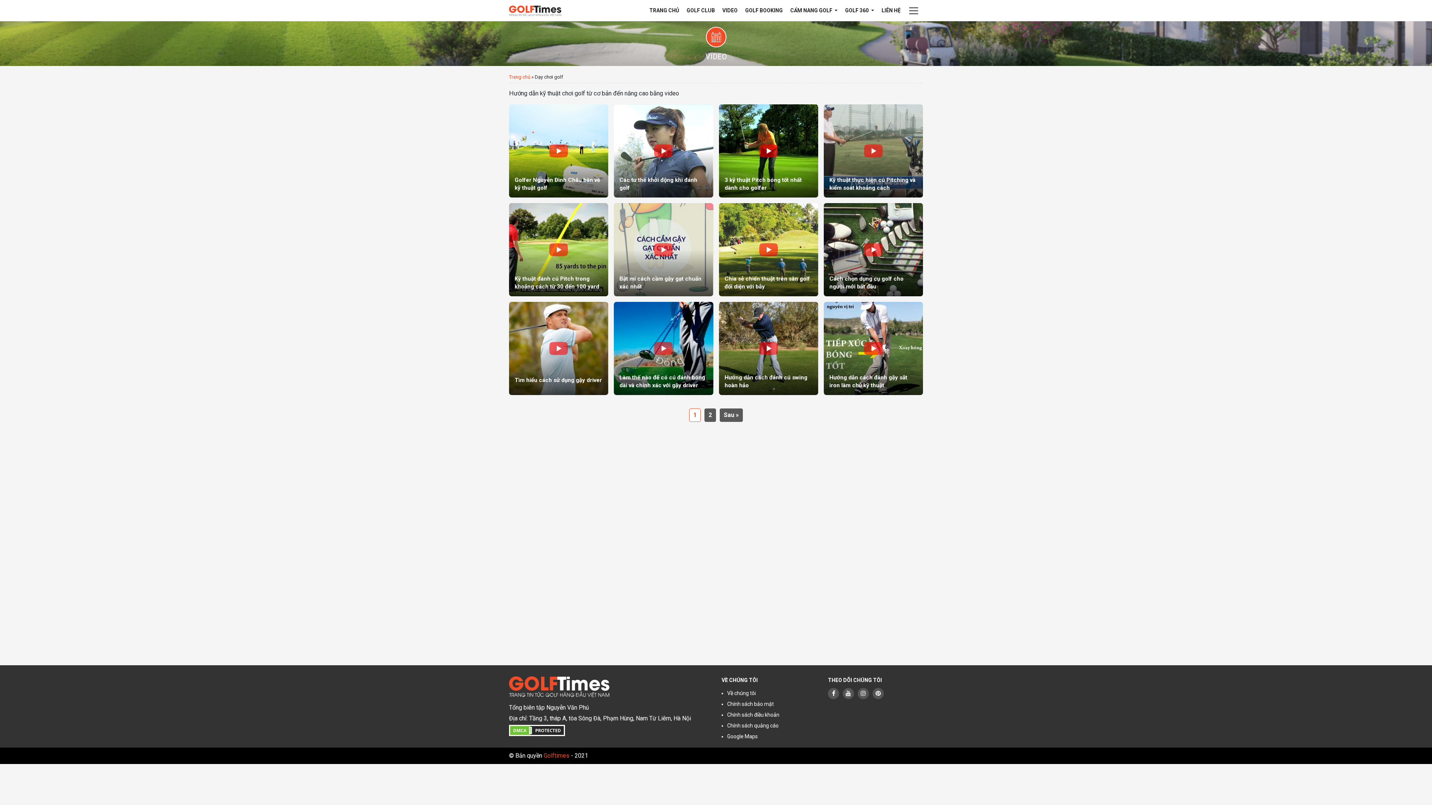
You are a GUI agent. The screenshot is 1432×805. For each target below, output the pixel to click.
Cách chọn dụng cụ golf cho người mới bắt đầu (866, 282)
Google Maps (742, 736)
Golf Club (701, 10)
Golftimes (556, 755)
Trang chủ (664, 10)
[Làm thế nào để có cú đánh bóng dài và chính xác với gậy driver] (663, 348)
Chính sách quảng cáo (753, 726)
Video (730, 10)
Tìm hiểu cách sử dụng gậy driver (558, 380)
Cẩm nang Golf (811, 10)
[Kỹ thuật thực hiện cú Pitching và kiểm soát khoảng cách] (873, 151)
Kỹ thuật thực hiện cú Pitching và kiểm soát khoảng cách (872, 184)
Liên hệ (891, 10)
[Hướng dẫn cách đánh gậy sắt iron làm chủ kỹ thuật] (873, 348)
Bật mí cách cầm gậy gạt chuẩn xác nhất (660, 282)
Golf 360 (857, 10)
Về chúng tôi (741, 693)
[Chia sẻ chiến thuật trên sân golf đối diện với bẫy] (768, 249)
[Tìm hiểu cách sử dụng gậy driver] (558, 348)
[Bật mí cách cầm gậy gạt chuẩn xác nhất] (663, 249)
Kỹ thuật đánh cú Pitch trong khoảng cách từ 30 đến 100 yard (557, 282)
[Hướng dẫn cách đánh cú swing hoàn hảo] (768, 348)
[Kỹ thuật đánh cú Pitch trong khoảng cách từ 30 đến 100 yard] (558, 249)
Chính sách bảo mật (750, 704)
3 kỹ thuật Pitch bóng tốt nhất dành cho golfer (763, 184)
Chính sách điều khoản (753, 715)
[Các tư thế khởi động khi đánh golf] (663, 151)
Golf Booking (764, 10)
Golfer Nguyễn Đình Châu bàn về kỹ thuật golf (557, 184)
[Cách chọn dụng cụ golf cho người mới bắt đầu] (873, 249)
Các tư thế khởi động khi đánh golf (658, 184)
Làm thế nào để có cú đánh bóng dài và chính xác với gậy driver (662, 381)
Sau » (731, 415)
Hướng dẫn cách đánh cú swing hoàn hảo (766, 381)
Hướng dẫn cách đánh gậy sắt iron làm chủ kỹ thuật (868, 381)
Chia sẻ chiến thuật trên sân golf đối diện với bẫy (767, 282)
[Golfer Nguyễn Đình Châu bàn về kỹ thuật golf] (558, 151)
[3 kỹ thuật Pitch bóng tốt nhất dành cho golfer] (768, 151)
